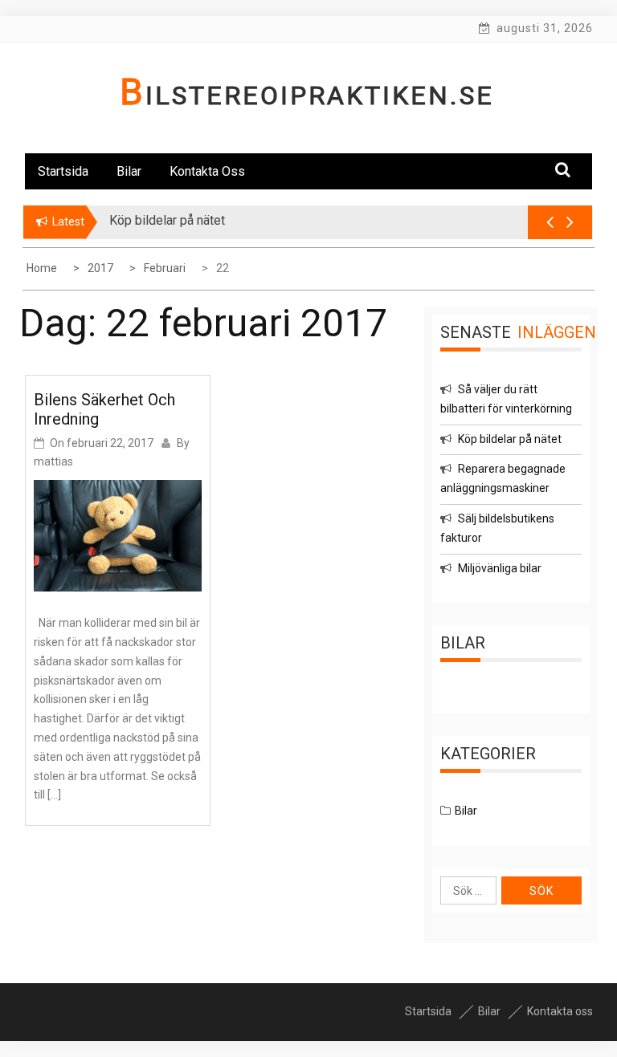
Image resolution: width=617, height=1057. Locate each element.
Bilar (128, 171)
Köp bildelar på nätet (510, 439)
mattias (53, 461)
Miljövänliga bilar (499, 568)
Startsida (63, 171)
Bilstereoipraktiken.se (307, 95)
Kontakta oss (207, 171)
